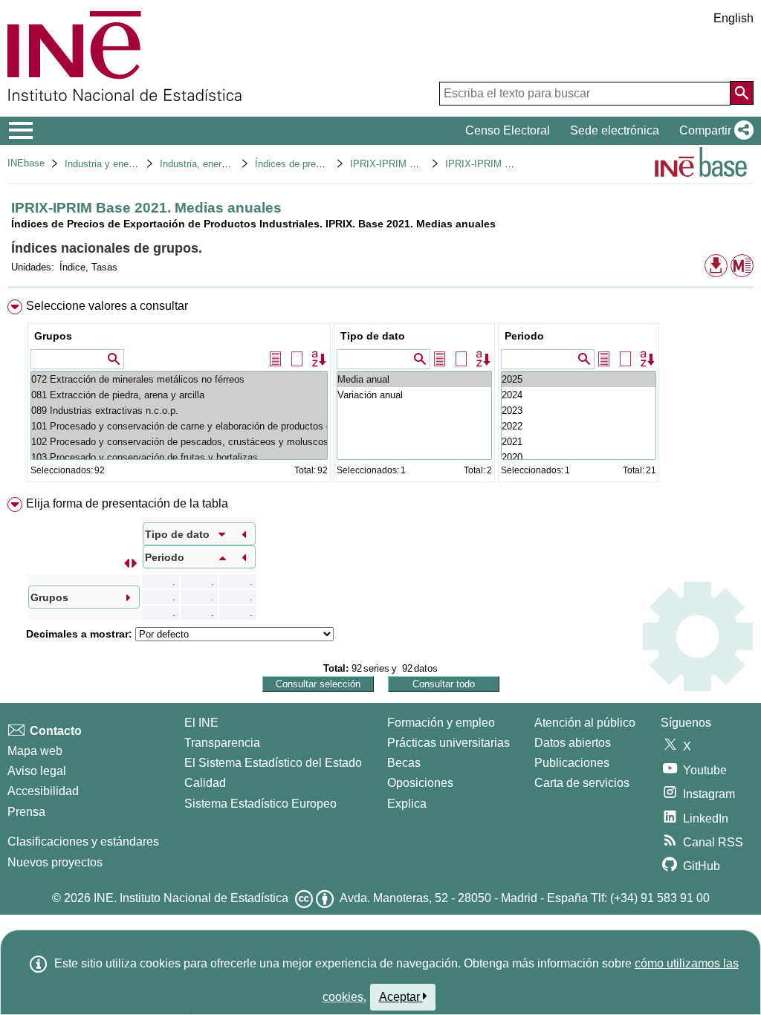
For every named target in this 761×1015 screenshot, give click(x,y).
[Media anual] (414, 379)
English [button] (733, 18)
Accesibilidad (43, 791)
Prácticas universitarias (448, 742)
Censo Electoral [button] (507, 130)
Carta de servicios (581, 782)
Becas (404, 762)
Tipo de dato (372, 336)
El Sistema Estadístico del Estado (273, 762)
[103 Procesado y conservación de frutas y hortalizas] (179, 457)
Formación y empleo (441, 722)
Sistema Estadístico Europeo (260, 803)
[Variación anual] (414, 395)
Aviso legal (36, 771)
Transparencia (222, 742)
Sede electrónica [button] (614, 130)
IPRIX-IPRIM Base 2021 (403, 163)
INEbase (26, 163)
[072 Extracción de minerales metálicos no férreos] (179, 379)
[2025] (578, 379)
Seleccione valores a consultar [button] (107, 305)
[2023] (578, 410)
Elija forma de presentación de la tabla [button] (127, 503)
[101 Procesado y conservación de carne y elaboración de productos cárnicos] (179, 426)
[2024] (578, 395)
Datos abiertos (572, 742)
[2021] (578, 442)
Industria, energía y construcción (230, 163)
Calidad (205, 782)
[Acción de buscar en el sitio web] (742, 93)
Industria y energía (105, 163)
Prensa (26, 811)
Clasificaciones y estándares (83, 841)
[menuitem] (380, 394)
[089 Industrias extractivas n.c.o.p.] (179, 410)
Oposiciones (420, 782)
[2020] (578, 457)
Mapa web (34, 751)
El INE (201, 722)
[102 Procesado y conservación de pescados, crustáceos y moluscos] (179, 442)
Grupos (53, 336)
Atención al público (584, 722)
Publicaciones (571, 762)
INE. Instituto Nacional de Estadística (191, 898)
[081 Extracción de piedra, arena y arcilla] (179, 395)
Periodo (524, 336)
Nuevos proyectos (55, 862)
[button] (713, 130)
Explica (407, 803)
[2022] (578, 426)
